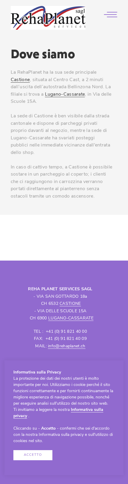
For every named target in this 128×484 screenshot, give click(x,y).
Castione (20, 80)
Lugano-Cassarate (65, 94)
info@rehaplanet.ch (66, 346)
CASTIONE (70, 304)
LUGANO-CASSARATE (70, 318)
